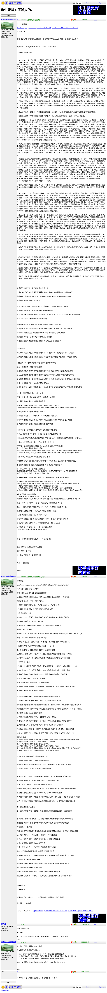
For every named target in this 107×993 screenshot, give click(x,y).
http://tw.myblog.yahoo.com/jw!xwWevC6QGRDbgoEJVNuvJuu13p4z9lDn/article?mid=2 (47, 28)
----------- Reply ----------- (8, 15)
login (100, 3)
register (104, 3)
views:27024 (5, 990)
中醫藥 (18, 3)
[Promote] (72, 20)
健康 (11, 3)
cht (6, 3)
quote (95, 20)
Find (87, 3)
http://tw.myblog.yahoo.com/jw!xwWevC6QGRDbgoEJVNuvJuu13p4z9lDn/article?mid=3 (63, 911)
